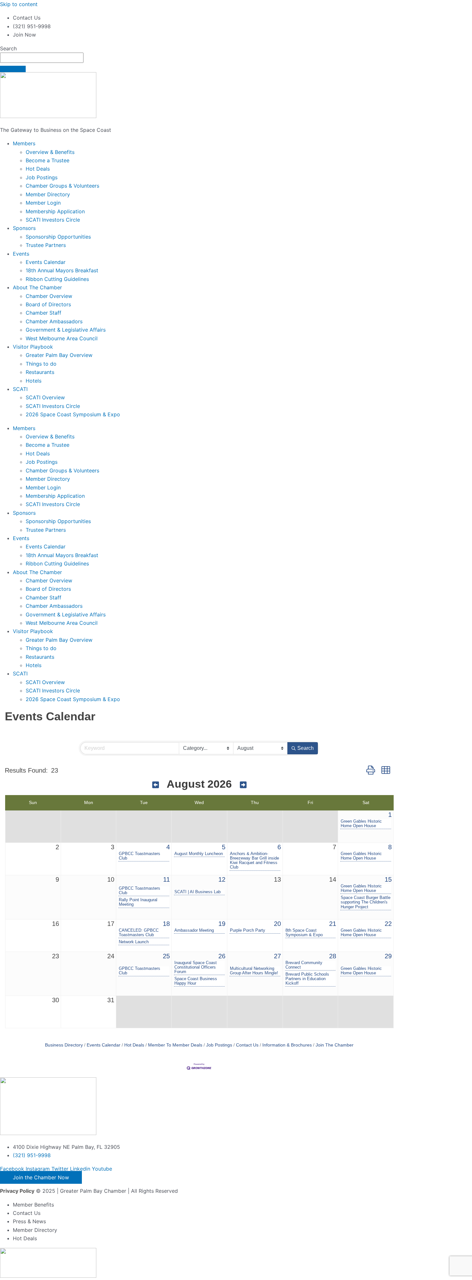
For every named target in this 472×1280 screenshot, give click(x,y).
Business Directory (64, 1045)
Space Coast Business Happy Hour (195, 981)
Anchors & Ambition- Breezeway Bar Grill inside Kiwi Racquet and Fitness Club (254, 860)
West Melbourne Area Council (62, 338)
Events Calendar (46, 262)
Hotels (33, 380)
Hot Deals (38, 168)
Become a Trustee (47, 160)
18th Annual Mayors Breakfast (62, 270)
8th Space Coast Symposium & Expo (304, 932)
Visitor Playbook (33, 346)
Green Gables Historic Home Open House (361, 823)
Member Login (43, 202)
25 (166, 956)
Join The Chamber (335, 1045)
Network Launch (134, 942)
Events (21, 253)
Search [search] (305, 748)
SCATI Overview (45, 397)
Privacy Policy (17, 1191)
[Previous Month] (155, 785)
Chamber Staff (43, 312)
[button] (370, 770)
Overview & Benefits (50, 152)
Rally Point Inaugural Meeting (138, 902)
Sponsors (24, 228)
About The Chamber (37, 287)
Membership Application (55, 211)
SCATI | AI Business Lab (197, 892)
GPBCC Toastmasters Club (139, 856)
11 (166, 879)
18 (166, 923)
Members (24, 143)
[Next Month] (243, 785)
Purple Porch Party (247, 930)
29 (388, 956)
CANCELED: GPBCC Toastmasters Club (139, 932)
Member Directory (48, 194)
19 (221, 923)
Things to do (41, 363)
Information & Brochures (287, 1045)
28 (332, 956)
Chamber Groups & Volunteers (62, 185)
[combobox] (41, 58)
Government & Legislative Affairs (66, 329)
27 (277, 956)
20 (277, 923)
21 (332, 923)
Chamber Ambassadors (54, 321)
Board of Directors (48, 304)
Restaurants (40, 372)
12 (221, 879)
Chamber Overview (49, 296)
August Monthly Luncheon (198, 854)
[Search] (13, 69)
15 (388, 879)
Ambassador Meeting (194, 930)
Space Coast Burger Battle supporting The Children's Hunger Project (365, 902)
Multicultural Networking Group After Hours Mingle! (254, 970)
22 (388, 923)
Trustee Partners (46, 245)
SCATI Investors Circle (53, 219)
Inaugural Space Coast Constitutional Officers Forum (195, 967)
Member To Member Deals (175, 1045)
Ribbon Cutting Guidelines (57, 279)
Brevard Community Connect (303, 965)
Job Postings (41, 177)
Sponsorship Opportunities (58, 236)
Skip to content (19, 4)
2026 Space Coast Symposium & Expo (73, 414)
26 (221, 956)
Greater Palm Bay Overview (59, 355)
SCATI (20, 389)
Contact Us (247, 1045)
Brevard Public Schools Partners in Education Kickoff (307, 979)
